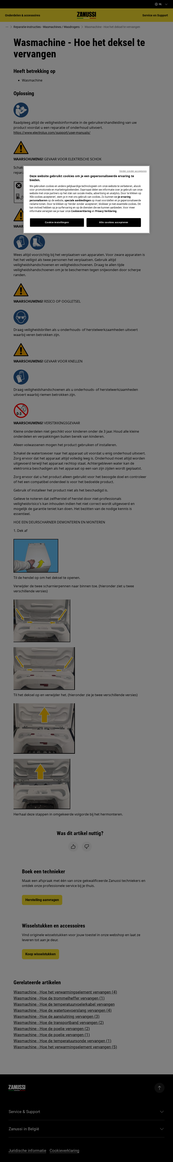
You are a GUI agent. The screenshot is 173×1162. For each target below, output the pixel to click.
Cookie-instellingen (57, 222)
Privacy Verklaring (105, 211)
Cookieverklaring (81, 211)
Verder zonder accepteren (133, 171)
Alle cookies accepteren (113, 222)
